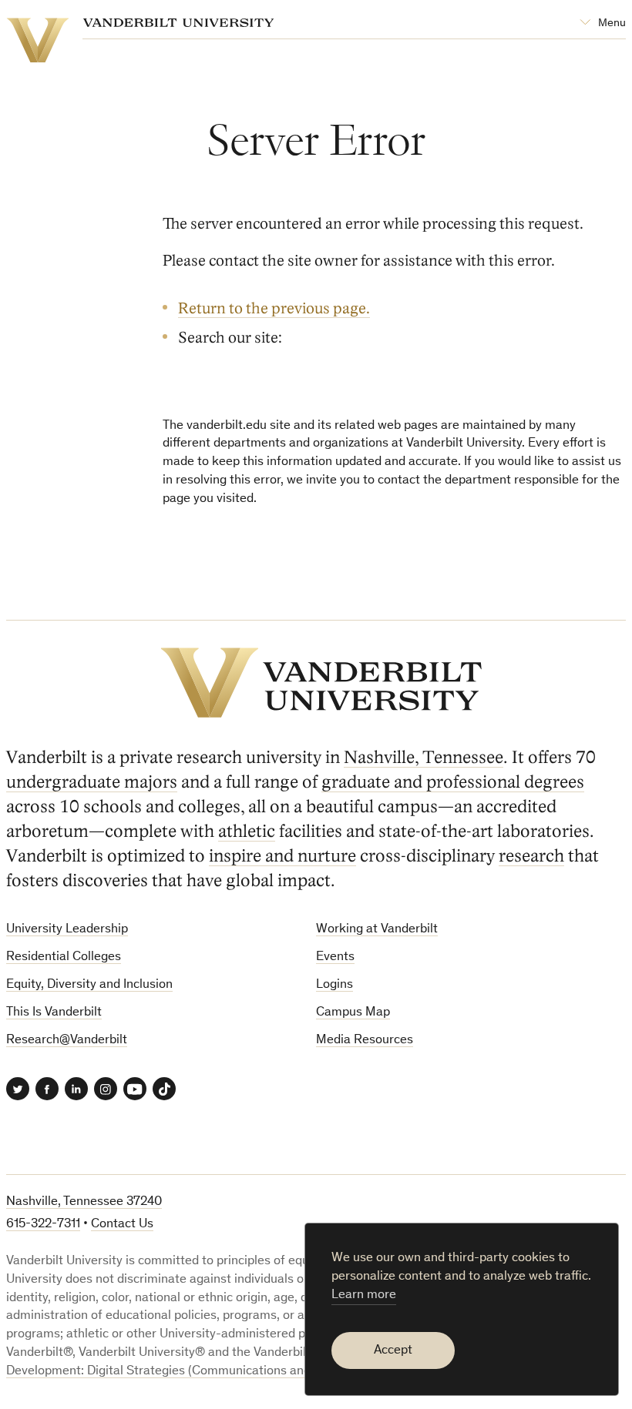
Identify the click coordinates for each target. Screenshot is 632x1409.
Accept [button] (393, 1350)
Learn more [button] (363, 1295)
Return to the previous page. (274, 309)
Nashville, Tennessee (423, 757)
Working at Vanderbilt (377, 929)
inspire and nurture (282, 855)
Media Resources (364, 1040)
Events (335, 957)
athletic (246, 831)
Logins (334, 985)
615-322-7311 (43, 1224)
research (531, 855)
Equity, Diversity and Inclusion (89, 985)
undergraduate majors (91, 781)
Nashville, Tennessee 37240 (84, 1202)
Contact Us (122, 1224)
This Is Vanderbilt (54, 1012)
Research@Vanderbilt (66, 1040)
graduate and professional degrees (452, 781)
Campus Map (353, 1012)
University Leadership (67, 929)
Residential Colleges (63, 957)
